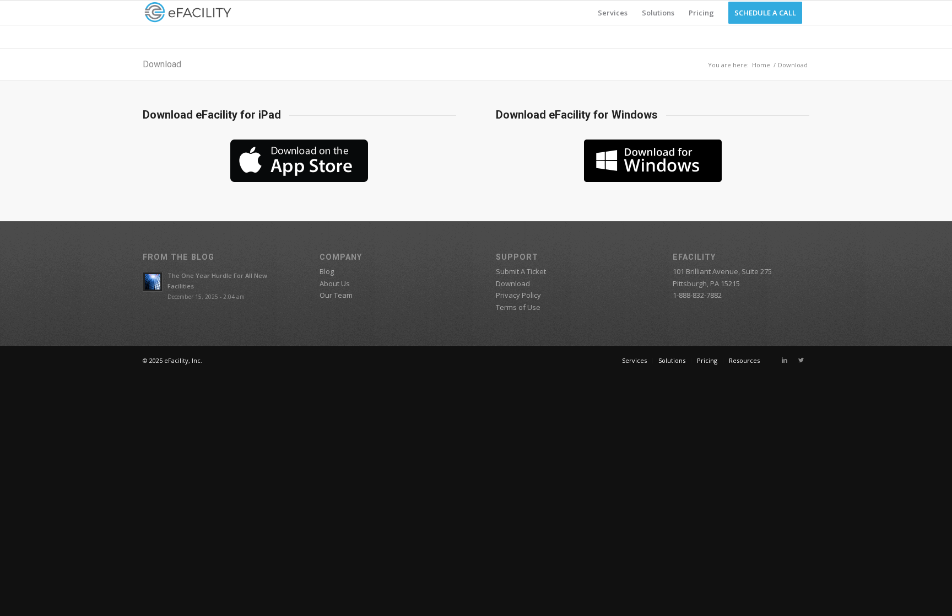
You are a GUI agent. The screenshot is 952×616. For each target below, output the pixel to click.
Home (761, 65)
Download (162, 64)
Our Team (336, 295)
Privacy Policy (518, 295)
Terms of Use (518, 307)
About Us (335, 283)
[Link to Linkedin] (784, 360)
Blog (327, 271)
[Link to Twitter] (801, 360)
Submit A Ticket (521, 271)
